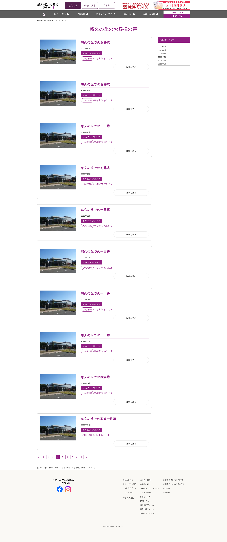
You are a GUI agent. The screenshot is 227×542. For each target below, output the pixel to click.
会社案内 (166, 488)
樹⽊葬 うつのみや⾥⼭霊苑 (173, 484)
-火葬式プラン (130, 488)
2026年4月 (162, 60)
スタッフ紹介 (145, 492)
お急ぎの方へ (145, 496)
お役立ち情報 (149, 14)
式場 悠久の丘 (128, 498)
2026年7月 (162, 50)
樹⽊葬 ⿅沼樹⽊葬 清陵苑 (173, 480)
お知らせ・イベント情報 (149, 488)
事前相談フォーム (147, 509)
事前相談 (128, 14)
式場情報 (81, 14)
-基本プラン (130, 492)
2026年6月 (162, 53)
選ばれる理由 (60, 14)
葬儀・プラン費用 (130, 484)
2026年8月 (162, 46)
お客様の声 (144, 484)
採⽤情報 (166, 492)
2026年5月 (162, 57)
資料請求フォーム (147, 505)
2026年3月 (162, 64)
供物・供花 (89, 5)
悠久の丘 (73, 5)
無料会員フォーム (147, 513)
